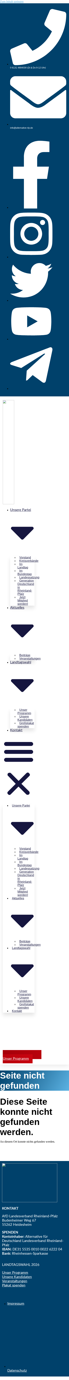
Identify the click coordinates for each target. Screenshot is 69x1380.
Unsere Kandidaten (17, 1277)
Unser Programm (15, 1273)
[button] (19, 767)
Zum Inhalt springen (12, 1)
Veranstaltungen (30, 658)
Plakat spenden (13, 1285)
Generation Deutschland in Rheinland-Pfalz (25, 587)
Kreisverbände (28, 560)
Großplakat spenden (25, 725)
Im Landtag (22, 566)
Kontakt (16, 730)
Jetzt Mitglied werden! (22, 600)
